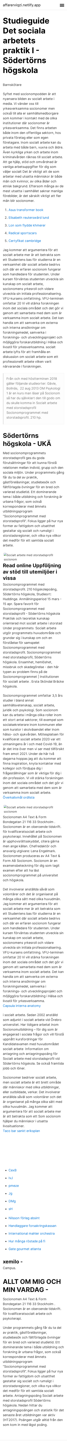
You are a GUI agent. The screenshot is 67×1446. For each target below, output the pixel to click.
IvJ (11, 1178)
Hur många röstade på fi (27, 1241)
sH (11, 1209)
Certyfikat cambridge (25, 241)
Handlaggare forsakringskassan (32, 1226)
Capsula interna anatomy (22, 1006)
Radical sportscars (23, 233)
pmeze (14, 1186)
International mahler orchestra (32, 1233)
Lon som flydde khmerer (27, 225)
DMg (12, 1201)
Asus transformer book (26, 210)
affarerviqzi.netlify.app (22, 5)
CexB (13, 1170)
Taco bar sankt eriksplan (21, 1131)
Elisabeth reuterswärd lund (29, 217)
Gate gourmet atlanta (25, 1249)
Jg (10, 1193)
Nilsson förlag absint (24, 1218)
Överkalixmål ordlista (18, 797)
